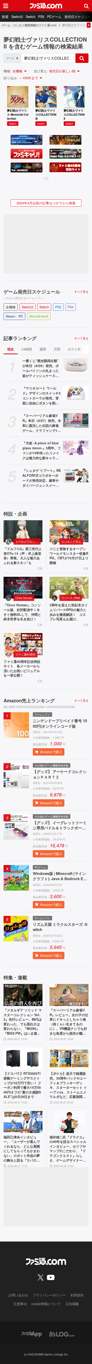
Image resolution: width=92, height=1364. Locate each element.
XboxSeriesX (38, 316)
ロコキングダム (71, 541)
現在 (10, 349)
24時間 (26, 349)
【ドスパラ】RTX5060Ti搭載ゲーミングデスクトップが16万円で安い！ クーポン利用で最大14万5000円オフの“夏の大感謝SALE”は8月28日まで (22, 1085)
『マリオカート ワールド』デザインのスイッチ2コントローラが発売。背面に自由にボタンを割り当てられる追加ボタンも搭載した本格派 (41, 396)
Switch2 (17, 16)
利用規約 (77, 1295)
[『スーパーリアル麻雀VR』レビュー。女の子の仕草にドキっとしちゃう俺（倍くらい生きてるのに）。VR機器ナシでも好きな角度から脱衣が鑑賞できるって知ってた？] (69, 995)
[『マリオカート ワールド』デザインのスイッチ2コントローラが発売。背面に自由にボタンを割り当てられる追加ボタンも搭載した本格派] (75, 393)
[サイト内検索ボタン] (86, 5)
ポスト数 (74, 349)
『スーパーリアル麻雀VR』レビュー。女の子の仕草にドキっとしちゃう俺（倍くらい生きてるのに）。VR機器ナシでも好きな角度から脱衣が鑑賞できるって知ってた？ (69, 1022)
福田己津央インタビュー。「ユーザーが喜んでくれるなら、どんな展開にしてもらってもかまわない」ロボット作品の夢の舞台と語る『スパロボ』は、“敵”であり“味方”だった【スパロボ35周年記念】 (23, 1149)
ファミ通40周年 (25, 654)
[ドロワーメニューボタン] (5, 5)
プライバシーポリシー (49, 1295)
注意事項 (20, 1303)
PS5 (41, 16)
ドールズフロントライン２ (28, 541)
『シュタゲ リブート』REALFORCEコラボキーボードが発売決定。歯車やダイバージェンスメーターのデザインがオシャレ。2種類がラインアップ (41, 478)
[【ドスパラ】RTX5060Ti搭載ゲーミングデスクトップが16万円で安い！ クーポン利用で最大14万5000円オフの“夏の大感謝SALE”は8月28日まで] (23, 1059)
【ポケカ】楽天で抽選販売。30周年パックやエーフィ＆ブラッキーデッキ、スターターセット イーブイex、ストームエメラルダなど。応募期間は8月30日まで (69, 1085)
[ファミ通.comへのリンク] (46, 6)
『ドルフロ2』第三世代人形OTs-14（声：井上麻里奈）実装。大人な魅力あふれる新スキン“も (23, 555)
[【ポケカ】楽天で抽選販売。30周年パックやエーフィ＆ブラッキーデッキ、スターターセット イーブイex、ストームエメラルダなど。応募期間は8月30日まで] (69, 1059)
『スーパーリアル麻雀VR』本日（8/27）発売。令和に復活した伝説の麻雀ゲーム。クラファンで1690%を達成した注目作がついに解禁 (41, 423)
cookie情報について (46, 1303)
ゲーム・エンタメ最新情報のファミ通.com (29, 25)
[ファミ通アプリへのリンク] (31, 1333)
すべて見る (81, 291)
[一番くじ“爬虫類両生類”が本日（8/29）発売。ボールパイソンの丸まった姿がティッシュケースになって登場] (75, 365)
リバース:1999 (70, 598)
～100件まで (28, 77)
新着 (5, 16)
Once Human (23, 598)
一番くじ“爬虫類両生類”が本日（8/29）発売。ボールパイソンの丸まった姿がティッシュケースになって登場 (40, 368)
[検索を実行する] (81, 58)
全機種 (17, 71)
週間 (42, 349)
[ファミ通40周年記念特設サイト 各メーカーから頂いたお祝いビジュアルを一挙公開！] (23, 644)
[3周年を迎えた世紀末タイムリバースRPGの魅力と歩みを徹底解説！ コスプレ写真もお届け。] (69, 588)
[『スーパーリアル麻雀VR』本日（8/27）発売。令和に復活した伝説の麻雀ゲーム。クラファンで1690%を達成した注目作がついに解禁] (75, 420)
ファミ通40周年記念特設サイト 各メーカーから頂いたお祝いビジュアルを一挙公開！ (22, 668)
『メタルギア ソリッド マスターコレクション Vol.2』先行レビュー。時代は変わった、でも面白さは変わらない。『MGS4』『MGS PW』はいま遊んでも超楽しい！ (23, 1022)
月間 (57, 349)
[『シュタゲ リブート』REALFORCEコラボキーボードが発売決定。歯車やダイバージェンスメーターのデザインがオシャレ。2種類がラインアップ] (75, 475)
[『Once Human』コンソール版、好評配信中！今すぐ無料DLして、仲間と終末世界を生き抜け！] (23, 588)
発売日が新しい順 (62, 71)
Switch (30, 16)
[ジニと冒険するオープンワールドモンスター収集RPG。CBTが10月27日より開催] (69, 531)
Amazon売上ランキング (29, 700)
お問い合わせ (18, 1295)
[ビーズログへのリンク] (62, 1333)
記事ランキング (20, 338)
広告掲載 (72, 1303)
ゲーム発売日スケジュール (32, 291)
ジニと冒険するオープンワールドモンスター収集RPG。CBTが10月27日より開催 (69, 555)
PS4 (70, 307)
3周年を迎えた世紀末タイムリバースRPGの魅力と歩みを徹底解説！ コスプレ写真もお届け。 (69, 612)
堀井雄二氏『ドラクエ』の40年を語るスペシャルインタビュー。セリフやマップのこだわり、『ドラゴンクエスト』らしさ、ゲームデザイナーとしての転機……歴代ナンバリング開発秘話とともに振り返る (68, 1149)
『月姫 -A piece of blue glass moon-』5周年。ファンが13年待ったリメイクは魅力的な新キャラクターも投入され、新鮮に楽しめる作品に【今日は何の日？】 (41, 450)
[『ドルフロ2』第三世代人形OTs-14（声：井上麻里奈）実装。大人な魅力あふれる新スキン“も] (23, 531)
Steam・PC (14, 316)
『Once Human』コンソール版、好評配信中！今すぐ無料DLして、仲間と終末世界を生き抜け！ (22, 612)
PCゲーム (54, 16)
